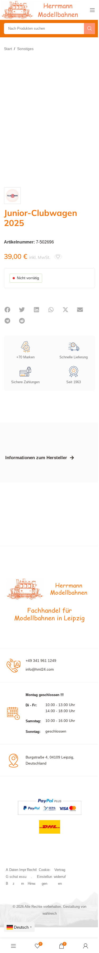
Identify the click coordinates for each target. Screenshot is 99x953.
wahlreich (50, 913)
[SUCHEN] (89, 28)
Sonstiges (25, 49)
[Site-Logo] (41, 9)
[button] (7, 309)
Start (8, 49)
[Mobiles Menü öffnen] (92, 10)
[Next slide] (90, 119)
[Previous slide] (9, 119)
